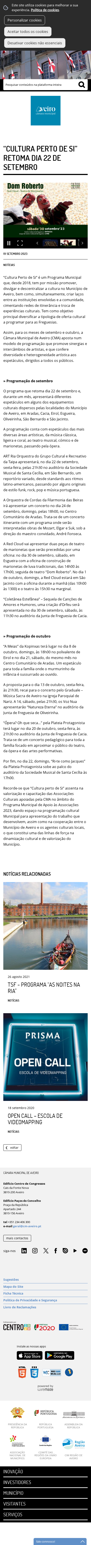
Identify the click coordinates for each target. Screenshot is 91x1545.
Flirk (85, 1251)
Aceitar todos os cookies (28, 31)
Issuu (65, 1251)
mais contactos (17, 1238)
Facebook (55, 1251)
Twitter (46, 1251)
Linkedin (24, 1251)
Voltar (14, 1147)
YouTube (75, 1252)
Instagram (35, 1251)
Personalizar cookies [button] (25, 20)
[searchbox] (45, 84)
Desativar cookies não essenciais (35, 43)
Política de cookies (45, 10)
